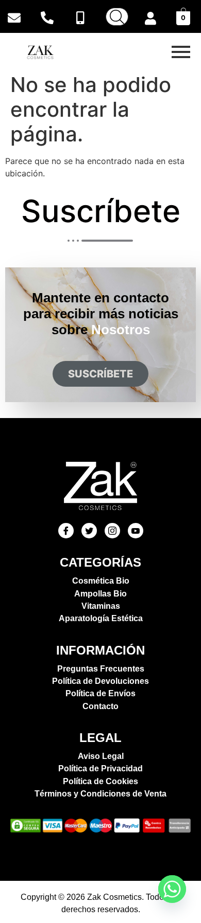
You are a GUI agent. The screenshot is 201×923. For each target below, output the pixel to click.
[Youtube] (135, 530)
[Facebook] (66, 530)
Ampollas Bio (100, 593)
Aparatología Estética (101, 618)
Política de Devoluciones (100, 681)
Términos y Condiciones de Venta (100, 793)
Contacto (100, 706)
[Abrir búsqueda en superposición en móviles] (117, 17)
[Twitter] (89, 530)
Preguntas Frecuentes (100, 668)
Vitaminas (100, 606)
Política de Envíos (100, 693)
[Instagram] (112, 530)
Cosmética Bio (100, 580)
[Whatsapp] (172, 889)
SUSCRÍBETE (100, 374)
